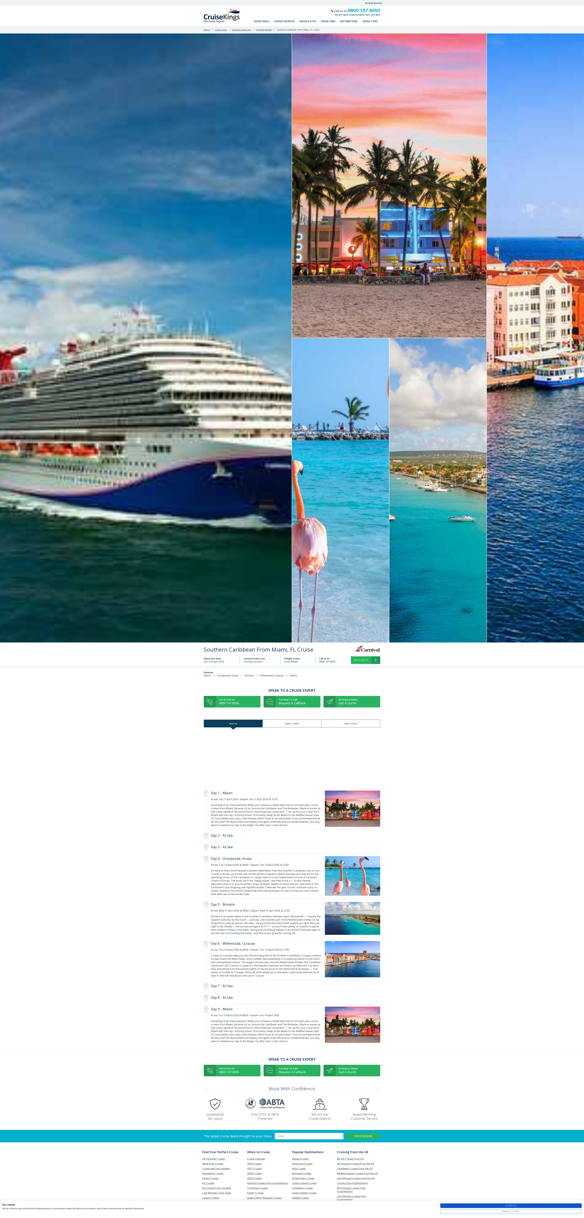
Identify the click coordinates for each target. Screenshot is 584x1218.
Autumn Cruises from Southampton (267, 1183)
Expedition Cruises (212, 1173)
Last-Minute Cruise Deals (216, 1193)
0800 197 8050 (327, 661)
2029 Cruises (254, 1178)
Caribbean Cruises (302, 1188)
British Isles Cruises (303, 1178)
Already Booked (373, 3)
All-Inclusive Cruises (213, 1158)
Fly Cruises (208, 1183)
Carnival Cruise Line (241, 29)
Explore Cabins (292, 723)
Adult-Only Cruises (212, 1163)
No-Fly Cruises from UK (350, 1158)
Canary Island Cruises (304, 1183)
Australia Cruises (301, 1173)
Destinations (349, 21)
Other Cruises (350, 723)
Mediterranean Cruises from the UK (357, 1173)
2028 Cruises (254, 1173)
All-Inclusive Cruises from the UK (355, 1163)
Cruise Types (370, 21)
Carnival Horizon (264, 29)
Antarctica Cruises (302, 1163)
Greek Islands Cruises (304, 1193)
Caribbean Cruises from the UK (354, 1168)
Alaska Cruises (300, 1158)
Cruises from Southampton (352, 1183)
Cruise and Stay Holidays (216, 1168)
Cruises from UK (284, 21)
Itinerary (233, 723)
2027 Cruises (254, 1168)
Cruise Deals (261, 21)
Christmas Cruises (257, 1188)
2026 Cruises (254, 1163)
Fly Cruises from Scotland (216, 1188)
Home (207, 29)
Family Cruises (210, 1178)
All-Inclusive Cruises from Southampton (351, 1189)
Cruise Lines (328, 21)
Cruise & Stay (307, 21)
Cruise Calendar (256, 1158)
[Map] (292, 757)
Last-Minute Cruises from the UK (356, 1178)
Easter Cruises (255, 1193)
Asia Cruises (299, 1168)
